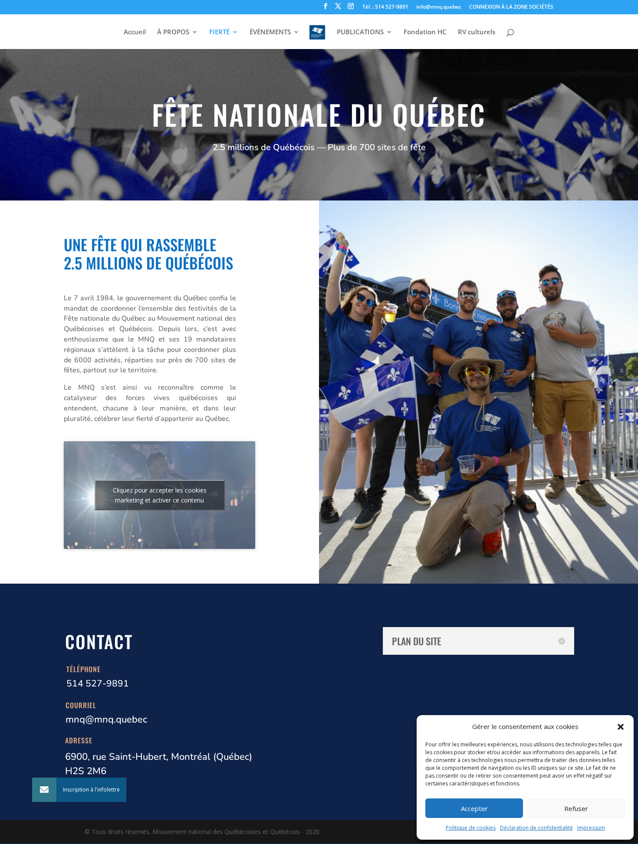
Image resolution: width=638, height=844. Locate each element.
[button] (620, 726)
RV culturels (476, 32)
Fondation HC (425, 32)
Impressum (591, 827)
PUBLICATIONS (360, 32)
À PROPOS (173, 32)
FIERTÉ (219, 32)
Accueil (135, 32)
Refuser (576, 808)
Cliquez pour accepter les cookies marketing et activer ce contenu (160, 495)
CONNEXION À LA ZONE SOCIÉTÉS (511, 7)
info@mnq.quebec (438, 7)
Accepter (474, 808)
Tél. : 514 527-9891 (385, 7)
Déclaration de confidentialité (536, 827)
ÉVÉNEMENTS (270, 32)
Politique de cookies (471, 827)
